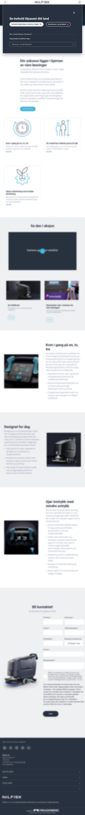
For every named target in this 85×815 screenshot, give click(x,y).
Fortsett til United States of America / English (25, 24)
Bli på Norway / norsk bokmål (57, 24)
